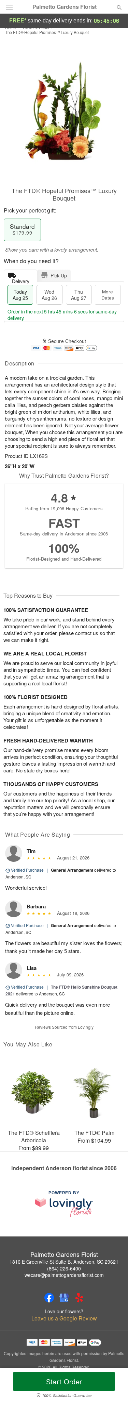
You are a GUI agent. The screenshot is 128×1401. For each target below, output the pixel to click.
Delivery (20, 279)
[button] (113, 1385)
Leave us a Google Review (64, 1318)
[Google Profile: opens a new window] (64, 1297)
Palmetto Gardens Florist (64, 7)
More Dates (107, 294)
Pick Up (59, 275)
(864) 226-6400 (64, 1268)
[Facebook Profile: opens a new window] (49, 1297)
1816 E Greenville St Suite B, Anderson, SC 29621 (64, 1261)
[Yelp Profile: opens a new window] (79, 1297)
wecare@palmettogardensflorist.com (64, 1274)
